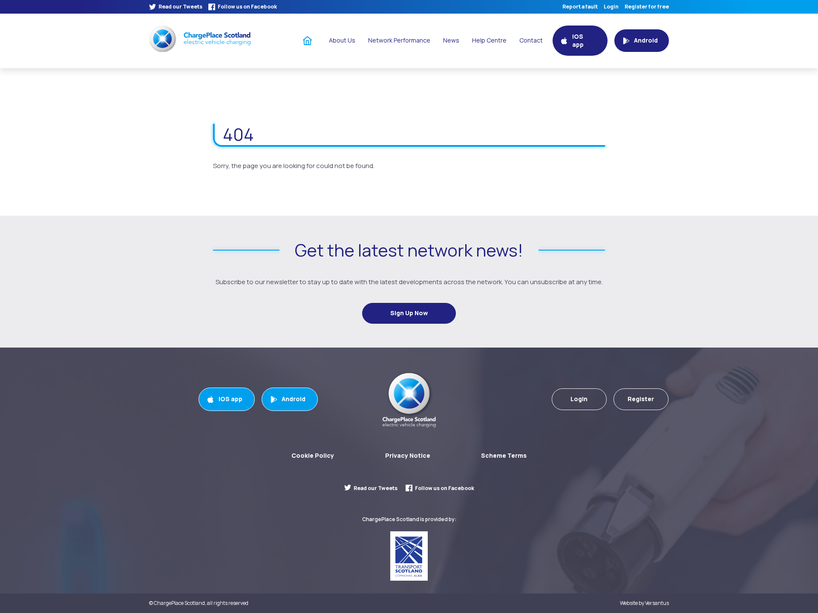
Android (293, 399)
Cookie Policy (312, 455)
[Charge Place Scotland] (200, 38)
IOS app (230, 399)
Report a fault (580, 6)
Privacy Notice (407, 455)
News (451, 40)
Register (641, 399)
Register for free (647, 6)
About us (342, 40)
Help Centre (489, 40)
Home (307, 40)
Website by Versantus (644, 603)
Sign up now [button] (409, 313)
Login (611, 6)
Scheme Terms (504, 455)
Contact (531, 40)
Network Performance (399, 40)
